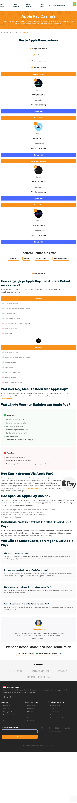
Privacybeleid (7, 712)
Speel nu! (38, 111)
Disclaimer (6, 706)
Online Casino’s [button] (29, 5)
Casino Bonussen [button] (16, 5)
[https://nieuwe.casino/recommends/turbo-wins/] (38, 214)
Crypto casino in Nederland (58, 718)
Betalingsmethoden (14, 32)
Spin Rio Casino (32, 721)
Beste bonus (40, 55)
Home (3, 32)
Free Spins (53, 709)
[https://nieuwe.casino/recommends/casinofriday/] (38, 127)
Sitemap (5, 721)
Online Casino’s (54, 715)
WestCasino (30, 709)
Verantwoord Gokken (9, 715)
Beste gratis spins (40, 67)
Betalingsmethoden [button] (59, 5)
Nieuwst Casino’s (41, 258)
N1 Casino (30, 712)
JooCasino (30, 715)
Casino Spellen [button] (42, 5)
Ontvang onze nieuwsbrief (10, 727)
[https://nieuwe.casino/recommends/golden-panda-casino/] (38, 170)
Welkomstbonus (54, 712)
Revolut (26, 258)
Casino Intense (31, 706)
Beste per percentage (39, 61)
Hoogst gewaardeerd (39, 49)
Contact (5, 718)
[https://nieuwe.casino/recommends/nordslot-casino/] (38, 83)
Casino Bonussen (55, 706)
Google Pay (13, 258)
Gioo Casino (31, 718)
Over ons (6, 709)
